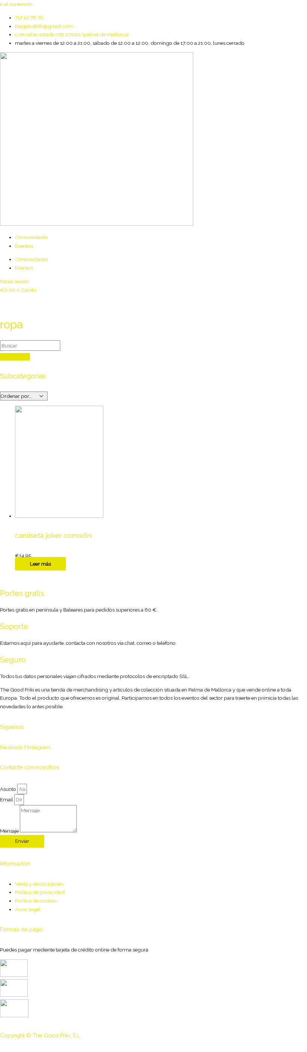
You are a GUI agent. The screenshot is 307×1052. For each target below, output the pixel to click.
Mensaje (10, 830)
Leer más (40, 564)
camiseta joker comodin (53, 535)
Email (7, 799)
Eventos (24, 246)
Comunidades (31, 237)
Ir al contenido (16, 4)
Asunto (8, 789)
